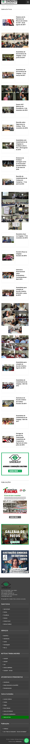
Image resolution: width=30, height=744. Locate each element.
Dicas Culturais (7, 708)
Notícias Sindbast (7, 624)
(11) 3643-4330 (13, 594)
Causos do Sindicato (8, 711)
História (5, 612)
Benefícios (6, 635)
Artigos (5, 705)
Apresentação (7, 609)
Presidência (6, 615)
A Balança (6, 728)
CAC (5, 664)
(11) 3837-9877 (6, 594)
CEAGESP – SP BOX (8, 670)
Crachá (5, 641)
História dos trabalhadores (9, 714)
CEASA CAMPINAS (8, 667)
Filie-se (5, 647)
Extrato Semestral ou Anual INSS (11, 685)
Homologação (7, 644)
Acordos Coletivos (8, 699)
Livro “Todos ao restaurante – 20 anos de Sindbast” (15, 731)
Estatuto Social (7, 621)
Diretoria (5, 618)
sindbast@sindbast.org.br (6, 596)
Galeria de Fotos (7, 717)
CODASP (6, 661)
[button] (26, 740)
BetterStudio (19, 741)
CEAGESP (6, 658)
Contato (5, 702)
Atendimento (6, 638)
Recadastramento (8, 688)
